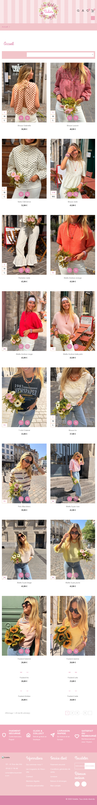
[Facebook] (77, 784)
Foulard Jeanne (73, 659)
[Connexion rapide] (81, 11)
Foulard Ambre (24, 696)
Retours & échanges (58, 781)
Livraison (53, 777)
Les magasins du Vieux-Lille (35, 770)
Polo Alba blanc (24, 507)
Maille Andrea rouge (24, 354)
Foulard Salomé (24, 659)
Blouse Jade (73, 202)
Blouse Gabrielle (24, 126)
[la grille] (5, 54)
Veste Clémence (24, 202)
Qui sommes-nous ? (34, 765)
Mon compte (55, 786)
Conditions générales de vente (60, 770)
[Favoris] (88, 11)
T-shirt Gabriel (24, 430)
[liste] (9, 54)
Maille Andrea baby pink (72, 354)
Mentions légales (33, 781)
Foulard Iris (24, 678)
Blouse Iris (73, 430)
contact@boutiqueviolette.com (13, 774)
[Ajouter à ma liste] (21, 117)
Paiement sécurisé (14, 732)
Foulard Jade (72, 696)
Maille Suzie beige (24, 583)
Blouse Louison (73, 126)
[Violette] (6, 758)
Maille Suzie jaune (73, 583)
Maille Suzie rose (72, 507)
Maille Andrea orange (73, 278)
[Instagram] (84, 784)
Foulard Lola (73, 678)
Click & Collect (38, 732)
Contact (29, 777)
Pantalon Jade (24, 278)
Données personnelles (35, 786)
